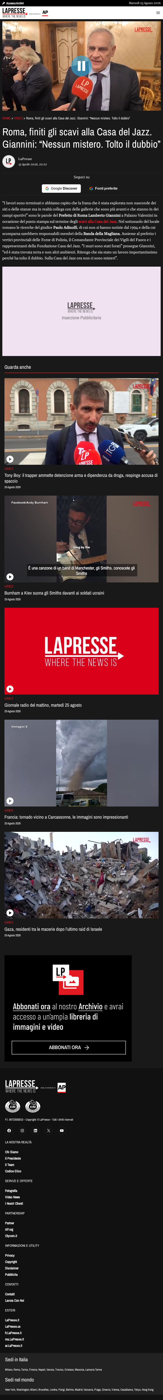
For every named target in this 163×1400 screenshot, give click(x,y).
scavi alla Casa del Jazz (97, 221)
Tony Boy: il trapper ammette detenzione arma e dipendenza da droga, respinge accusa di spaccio (81, 478)
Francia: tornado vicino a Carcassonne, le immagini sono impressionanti (66, 817)
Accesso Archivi (15, 3)
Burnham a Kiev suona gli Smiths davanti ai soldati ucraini (54, 593)
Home (6, 118)
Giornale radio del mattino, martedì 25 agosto (43, 705)
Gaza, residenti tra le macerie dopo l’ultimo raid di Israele (53, 929)
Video (18, 118)
